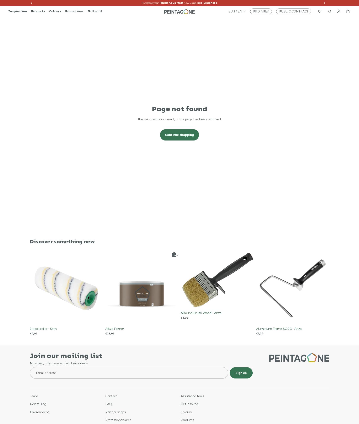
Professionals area (118, 420)
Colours (186, 412)
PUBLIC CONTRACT (293, 11)
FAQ (108, 404)
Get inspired (189, 404)
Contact (111, 396)
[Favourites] (319, 11)
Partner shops (115, 412)
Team (34, 396)
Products (187, 420)
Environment (39, 412)
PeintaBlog (38, 404)
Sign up (241, 373)
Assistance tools (192, 396)
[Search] (329, 11)
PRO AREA (261, 11)
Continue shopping (179, 135)
